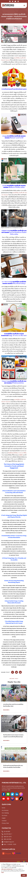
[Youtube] (15, 1)
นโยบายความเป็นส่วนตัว (7, 869)
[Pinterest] (18, 1)
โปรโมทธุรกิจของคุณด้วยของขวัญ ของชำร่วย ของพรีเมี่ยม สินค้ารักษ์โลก (13, 766)
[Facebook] (10, 1)
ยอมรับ (23, 875)
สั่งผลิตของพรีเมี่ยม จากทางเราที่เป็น (17, 453)
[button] (24, 5)
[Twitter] (12, 1)
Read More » (6, 710)
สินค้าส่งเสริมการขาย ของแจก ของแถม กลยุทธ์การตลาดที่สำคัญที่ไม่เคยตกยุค (13, 736)
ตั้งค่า (2, 872)
